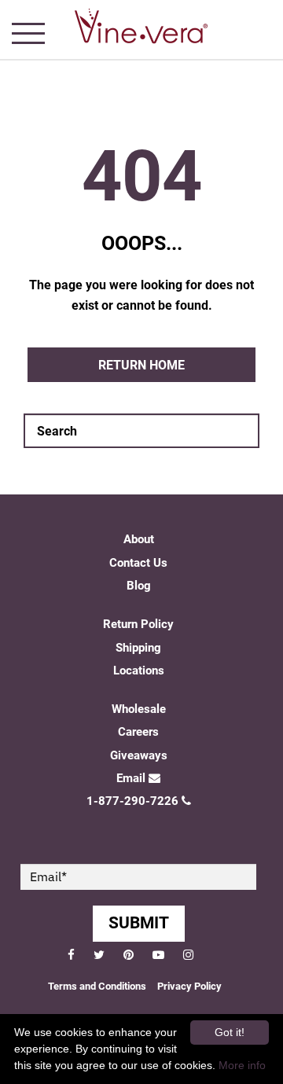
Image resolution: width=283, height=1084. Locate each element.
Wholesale (139, 709)
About (138, 539)
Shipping (138, 648)
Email (130, 778)
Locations (138, 670)
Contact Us (138, 563)
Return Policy (138, 624)
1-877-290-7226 (132, 801)
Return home (141, 365)
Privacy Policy (189, 986)
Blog (139, 586)
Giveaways (138, 755)
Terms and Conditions (97, 986)
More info (242, 1065)
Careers (138, 732)
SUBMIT (138, 922)
